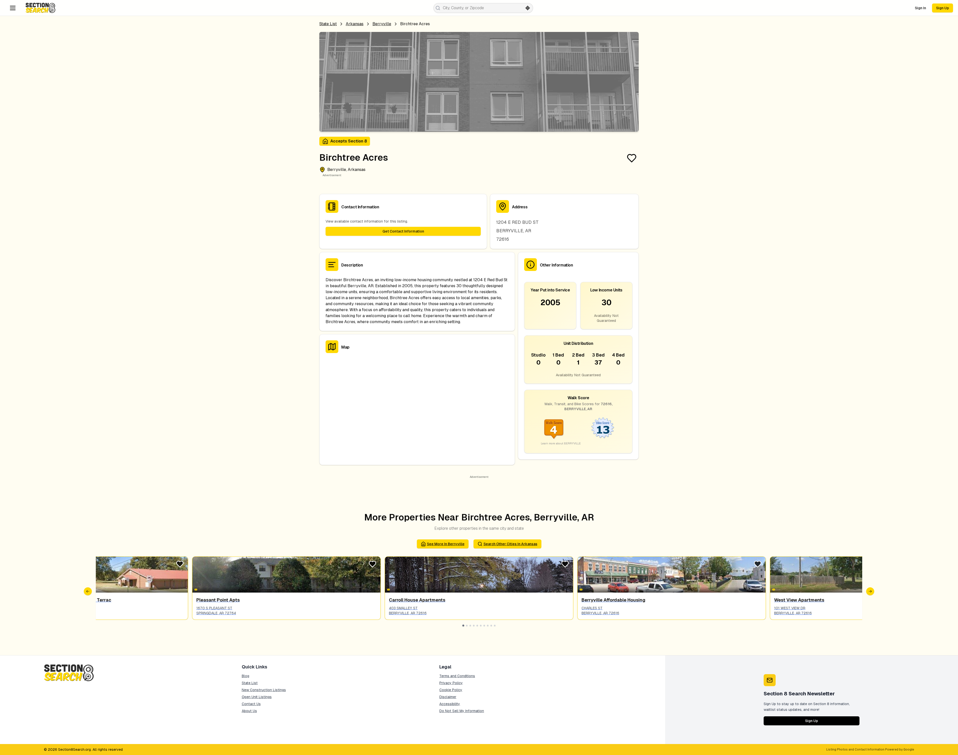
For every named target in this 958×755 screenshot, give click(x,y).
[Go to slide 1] (463, 626)
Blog (245, 676)
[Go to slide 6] (480, 625)
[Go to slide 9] (491, 625)
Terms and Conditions (457, 676)
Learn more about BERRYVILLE (561, 443)
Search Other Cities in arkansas (510, 544)
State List (328, 23)
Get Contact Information (403, 231)
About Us (249, 711)
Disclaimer (447, 697)
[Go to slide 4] (474, 625)
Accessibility (449, 704)
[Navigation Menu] (12, 7)
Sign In (920, 8)
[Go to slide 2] (467, 625)
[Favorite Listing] (632, 158)
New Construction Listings (264, 690)
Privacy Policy (451, 683)
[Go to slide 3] (470, 625)
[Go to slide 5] (477, 625)
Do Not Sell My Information (461, 711)
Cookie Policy (450, 690)
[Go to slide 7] (484, 625)
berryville (381, 23)
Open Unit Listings (257, 697)
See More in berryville (446, 544)
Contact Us (251, 704)
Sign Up (942, 8)
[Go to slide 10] (494, 625)
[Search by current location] (527, 7)
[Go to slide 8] (487, 625)
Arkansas (354, 23)
